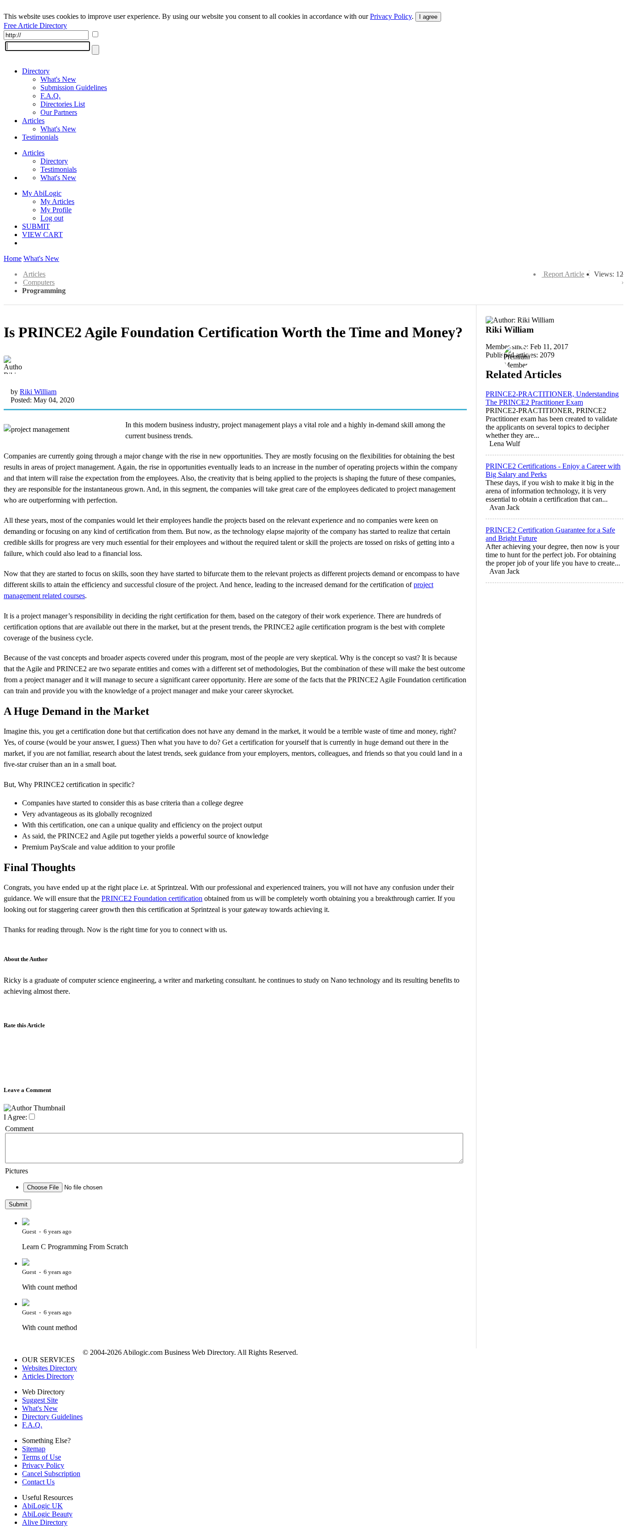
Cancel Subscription (51, 1473)
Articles (33, 121)
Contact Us (38, 1482)
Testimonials (40, 137)
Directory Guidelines (52, 1417)
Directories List (62, 104)
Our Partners (58, 112)
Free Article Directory (35, 25)
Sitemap (33, 1449)
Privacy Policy (391, 16)
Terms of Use (41, 1457)
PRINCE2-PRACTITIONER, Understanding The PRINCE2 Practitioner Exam (552, 398)
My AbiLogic (42, 193)
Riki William (38, 392)
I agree (428, 16)
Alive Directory (44, 1522)
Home (13, 258)
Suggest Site (40, 1400)
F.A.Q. (50, 96)
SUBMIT (36, 226)
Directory (36, 71)
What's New (58, 79)
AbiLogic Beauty (47, 1514)
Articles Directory (48, 1376)
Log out (51, 218)
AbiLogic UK (42, 1506)
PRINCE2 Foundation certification (151, 898)
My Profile (56, 210)
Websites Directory (49, 1368)
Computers (39, 282)
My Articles (57, 201)
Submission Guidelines (73, 87)
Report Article (563, 274)
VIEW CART (42, 234)
